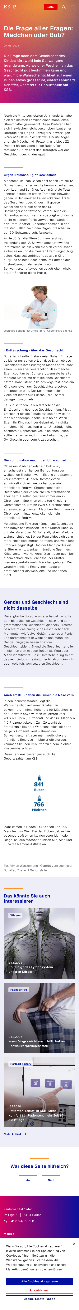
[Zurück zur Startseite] (10, 7)
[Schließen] (74, 1243)
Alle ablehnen (39, 1290)
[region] (39, 1274)
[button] (28, 1180)
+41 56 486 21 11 (21, 1221)
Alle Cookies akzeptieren (39, 1281)
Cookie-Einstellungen (39, 1299)
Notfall (50, 7)
